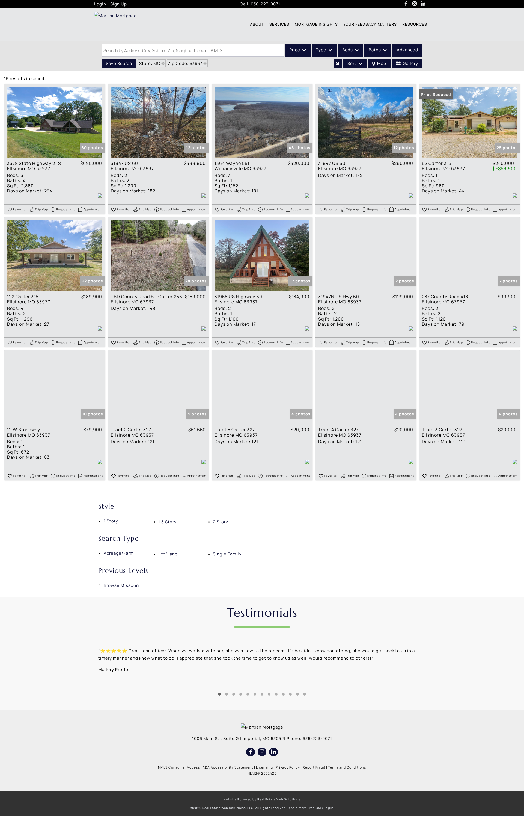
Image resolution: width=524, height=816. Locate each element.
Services (279, 24)
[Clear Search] (338, 63)
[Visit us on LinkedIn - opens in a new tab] (423, 4)
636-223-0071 (265, 4)
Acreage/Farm (119, 553)
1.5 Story (167, 522)
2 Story (220, 522)
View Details (54, 122)
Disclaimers (297, 808)
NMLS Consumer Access (179, 767)
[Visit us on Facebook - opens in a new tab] (406, 4)
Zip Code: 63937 (185, 63)
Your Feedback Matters (370, 24)
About (257, 24)
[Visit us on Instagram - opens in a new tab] (414, 4)
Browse (121, 585)
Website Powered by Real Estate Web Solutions (262, 799)
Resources (414, 24)
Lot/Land (168, 554)
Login (100, 4)
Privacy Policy (288, 767)
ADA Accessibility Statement (228, 767)
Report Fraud (314, 767)
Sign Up (118, 4)
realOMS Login (321, 808)
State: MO (149, 63)
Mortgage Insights (316, 24)
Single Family (227, 554)
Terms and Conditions (347, 767)
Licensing (264, 767)
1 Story (111, 521)
